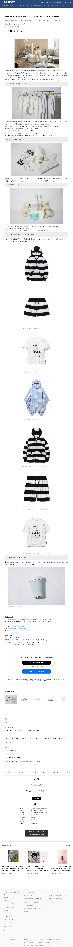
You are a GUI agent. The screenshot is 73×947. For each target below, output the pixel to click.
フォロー (36, 798)
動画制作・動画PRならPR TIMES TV (32, 899)
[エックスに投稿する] (11, 31)
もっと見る (68, 845)
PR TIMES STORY (28, 895)
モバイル (17, 5)
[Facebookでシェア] (14, 31)
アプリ (23, 5)
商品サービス (9, 722)
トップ (4, 773)
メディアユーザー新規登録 (36, 671)
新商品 (47, 738)
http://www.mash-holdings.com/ (39, 808)
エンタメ (29, 5)
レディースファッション (13, 730)
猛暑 (23, 738)
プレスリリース (12, 773)
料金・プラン (7, 900)
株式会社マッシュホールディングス (28, 773)
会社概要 (13, 939)
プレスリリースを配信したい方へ (12, 907)
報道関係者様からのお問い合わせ (54, 939)
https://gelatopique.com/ (19, 626)
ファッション (46, 5)
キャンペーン (62, 738)
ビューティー (37, 5)
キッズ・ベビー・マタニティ (31, 730)
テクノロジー (9, 5)
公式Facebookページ (9, 919)
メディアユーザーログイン (36, 662)
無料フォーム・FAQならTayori (56, 899)
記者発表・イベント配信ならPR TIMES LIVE (34, 902)
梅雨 (7, 738)
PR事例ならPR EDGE (53, 902)
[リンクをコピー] (25, 31)
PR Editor (26, 911)
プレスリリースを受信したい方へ (12, 904)
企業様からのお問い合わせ (28, 942)
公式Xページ (7, 926)
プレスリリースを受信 (45, 2)
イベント (8, 742)
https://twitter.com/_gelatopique (18, 628)
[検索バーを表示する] (70, 2)
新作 (17, 738)
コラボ (54, 738)
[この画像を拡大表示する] (11, 699)
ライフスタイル (56, 5)
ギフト (29, 738)
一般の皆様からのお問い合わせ (43, 942)
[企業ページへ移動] (36, 786)
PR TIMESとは (7, 897)
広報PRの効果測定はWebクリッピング (33, 908)
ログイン (65, 2)
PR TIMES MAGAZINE (29, 905)
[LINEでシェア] (17, 31)
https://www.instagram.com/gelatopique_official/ (23, 630)
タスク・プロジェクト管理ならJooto (57, 895)
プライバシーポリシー (22, 939)
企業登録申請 (57, 2)
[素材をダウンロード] (22, 31)
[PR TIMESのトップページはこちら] (9, 2)
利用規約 (42, 939)
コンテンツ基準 (34, 939)
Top (2, 5)
